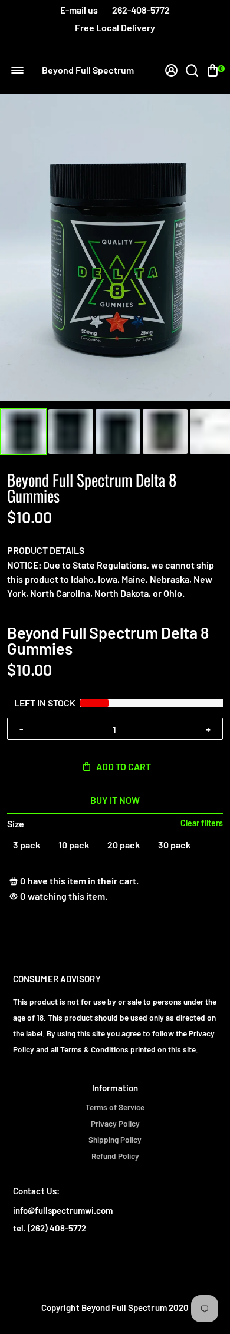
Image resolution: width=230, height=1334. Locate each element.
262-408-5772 (141, 9)
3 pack (26, 844)
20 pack (123, 844)
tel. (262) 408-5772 (49, 1228)
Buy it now (115, 799)
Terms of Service (115, 1107)
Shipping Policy (115, 1139)
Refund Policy (115, 1156)
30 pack (174, 844)
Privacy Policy (115, 1123)
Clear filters (201, 823)
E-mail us (79, 9)
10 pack (73, 844)
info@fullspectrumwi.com (63, 1211)
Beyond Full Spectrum (88, 70)
